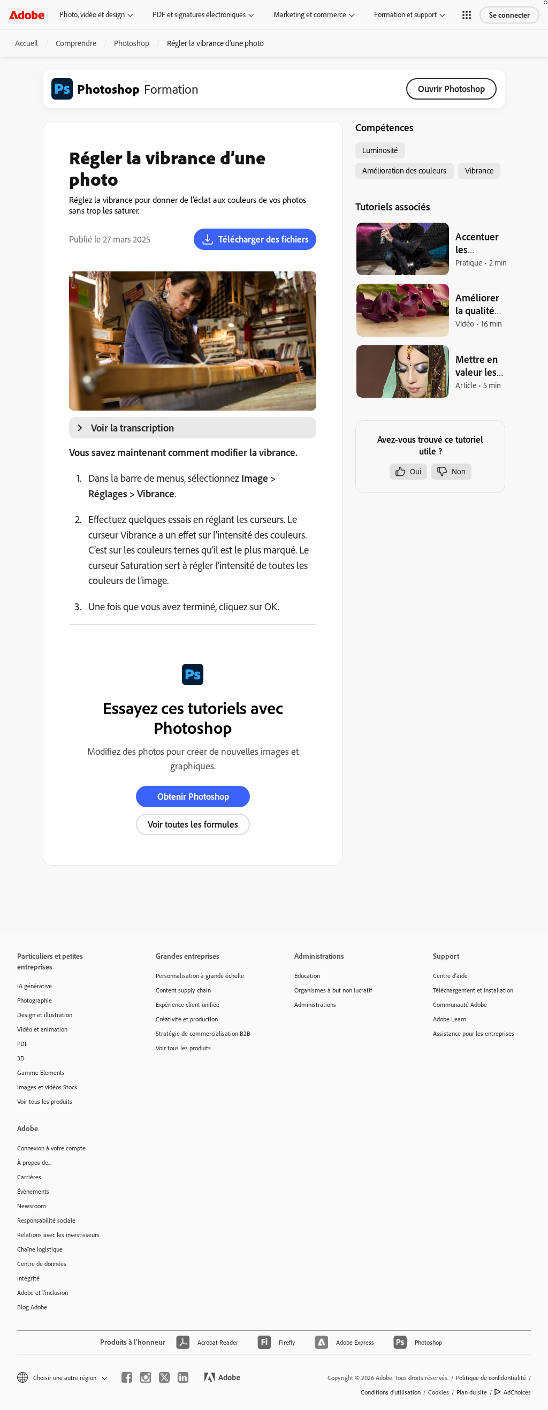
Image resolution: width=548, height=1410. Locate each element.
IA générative (34, 986)
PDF (22, 1044)
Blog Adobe (32, 1307)
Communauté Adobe (460, 1004)
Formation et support (405, 14)
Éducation (307, 976)
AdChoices (517, 1392)
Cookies (438, 1392)
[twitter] (164, 1377)
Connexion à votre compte (51, 1148)
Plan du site (471, 1392)
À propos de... (34, 1162)
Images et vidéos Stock (47, 1087)
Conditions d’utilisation (391, 1392)
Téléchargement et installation (473, 990)
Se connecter (509, 15)
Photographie (34, 1000)
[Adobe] (27, 14)
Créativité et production (187, 1019)
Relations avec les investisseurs (58, 1235)
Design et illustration (44, 1015)
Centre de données (41, 1264)
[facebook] (126, 1377)
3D (21, 1058)
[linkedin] (183, 1377)
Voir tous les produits (44, 1101)
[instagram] (145, 1377)
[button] (466, 15)
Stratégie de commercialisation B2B (203, 1033)
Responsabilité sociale (46, 1220)
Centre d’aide (450, 976)
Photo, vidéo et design (92, 14)
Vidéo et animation (42, 1029)
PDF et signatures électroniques (199, 14)
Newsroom (31, 1206)
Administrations (315, 1004)
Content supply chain (183, 990)
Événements (33, 1191)
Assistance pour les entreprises (473, 1033)
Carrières (29, 1177)
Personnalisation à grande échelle (200, 976)
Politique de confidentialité (491, 1378)
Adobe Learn (449, 1019)
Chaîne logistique (40, 1249)
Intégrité (28, 1278)
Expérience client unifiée (187, 1004)
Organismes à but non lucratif (333, 990)
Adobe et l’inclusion (42, 1292)
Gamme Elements (41, 1072)
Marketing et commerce (309, 14)
